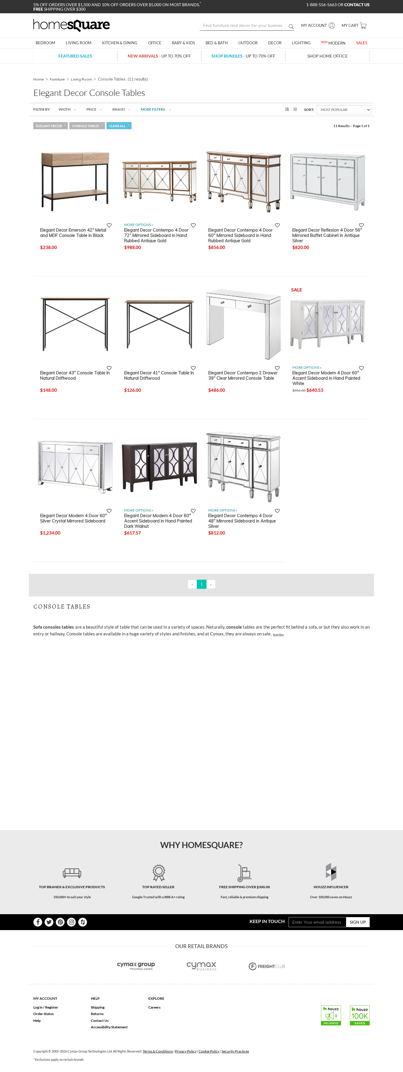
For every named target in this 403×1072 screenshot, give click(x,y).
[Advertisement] (140, 654)
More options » (138, 224)
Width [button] (65, 109)
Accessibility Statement (109, 1027)
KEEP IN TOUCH (267, 921)
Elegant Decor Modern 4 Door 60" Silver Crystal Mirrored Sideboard (73, 518)
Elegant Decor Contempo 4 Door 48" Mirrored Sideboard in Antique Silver (242, 520)
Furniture (57, 79)
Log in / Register (45, 1007)
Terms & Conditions (158, 1051)
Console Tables (85, 126)
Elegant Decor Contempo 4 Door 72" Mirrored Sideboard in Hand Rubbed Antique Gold (156, 235)
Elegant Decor (49, 126)
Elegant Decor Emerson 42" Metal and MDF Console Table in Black (73, 232)
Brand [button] (118, 109)
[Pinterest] (60, 922)
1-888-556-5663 (322, 4)
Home (38, 79)
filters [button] (153, 109)
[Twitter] (49, 922)
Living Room (81, 79)
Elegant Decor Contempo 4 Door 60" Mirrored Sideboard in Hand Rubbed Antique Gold (240, 235)
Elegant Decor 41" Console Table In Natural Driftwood (159, 375)
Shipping (97, 1007)
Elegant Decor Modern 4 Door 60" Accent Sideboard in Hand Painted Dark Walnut (158, 520)
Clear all (117, 126)
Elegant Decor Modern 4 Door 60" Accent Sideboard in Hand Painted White (326, 378)
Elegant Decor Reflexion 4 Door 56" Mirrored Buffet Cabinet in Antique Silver (327, 235)
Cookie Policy (209, 1051)
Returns (97, 1014)
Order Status (43, 1014)
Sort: (309, 109)
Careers (154, 1007)
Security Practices (235, 1051)
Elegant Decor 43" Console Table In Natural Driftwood (75, 375)
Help (37, 1020)
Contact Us (100, 1020)
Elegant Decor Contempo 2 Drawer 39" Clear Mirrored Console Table (243, 375)
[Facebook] (37, 922)
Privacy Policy (185, 1051)
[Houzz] (82, 922)
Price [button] (91, 109)
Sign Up (358, 922)
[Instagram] (71, 922)
